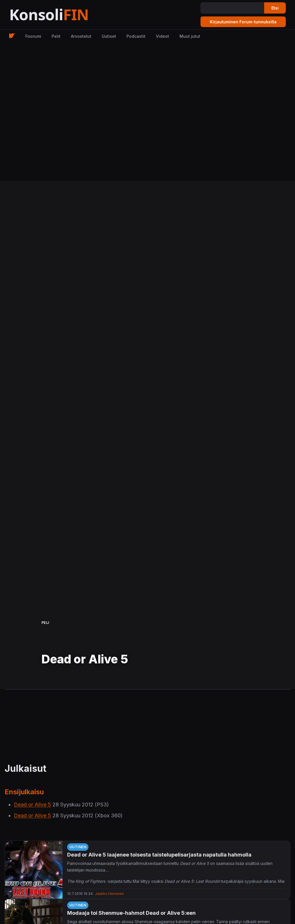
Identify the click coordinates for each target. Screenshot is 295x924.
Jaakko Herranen (109, 893)
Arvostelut (81, 36)
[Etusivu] (63, 15)
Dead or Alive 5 (32, 804)
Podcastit (135, 36)
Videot (162, 36)
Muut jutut (189, 36)
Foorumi (33, 36)
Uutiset (109, 36)
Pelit (56, 36)
